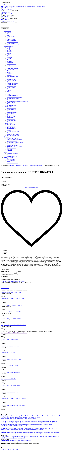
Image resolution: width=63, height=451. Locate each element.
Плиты (8, 91)
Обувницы (9, 75)
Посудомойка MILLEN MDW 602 (9, 365)
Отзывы (8, 6)
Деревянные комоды (12, 145)
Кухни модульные (11, 80)
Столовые (9, 61)
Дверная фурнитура (12, 156)
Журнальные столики (12, 68)
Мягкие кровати (11, 38)
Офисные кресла (11, 127)
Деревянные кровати (12, 138)
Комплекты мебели (12, 39)
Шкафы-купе (10, 49)
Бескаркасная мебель (12, 42)
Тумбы (8, 54)
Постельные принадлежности (14, 71)
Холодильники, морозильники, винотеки (17, 101)
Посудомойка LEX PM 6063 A (8, 379)
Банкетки (9, 150)
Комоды (9, 53)
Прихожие (9, 60)
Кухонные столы (11, 79)
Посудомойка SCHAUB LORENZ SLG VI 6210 (13, 405)
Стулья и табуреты (11, 87)
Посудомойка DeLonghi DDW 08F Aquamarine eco (14, 333)
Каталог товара (4, 28)
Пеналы (9, 50)
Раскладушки (10, 69)
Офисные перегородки (13, 135)
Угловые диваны (11, 33)
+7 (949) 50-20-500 (7, 16)
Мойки (8, 94)
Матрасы (9, 65)
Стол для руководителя (13, 132)
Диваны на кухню (11, 86)
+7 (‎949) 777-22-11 (7, 13)
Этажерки (9, 149)
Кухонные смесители (12, 95)
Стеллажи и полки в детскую (14, 121)
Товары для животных (13, 76)
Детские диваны (11, 110)
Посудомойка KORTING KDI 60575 (10, 372)
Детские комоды (11, 113)
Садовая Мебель (11, 43)
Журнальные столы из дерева (14, 146)
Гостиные (9, 57)
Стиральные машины (12, 163)
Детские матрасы (11, 120)
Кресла (8, 35)
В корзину (4, 185)
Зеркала (9, 72)
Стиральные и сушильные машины (16, 99)
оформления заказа (25, 6)
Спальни (9, 58)
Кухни (8, 82)
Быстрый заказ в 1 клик (31, 187)
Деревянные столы (12, 141)
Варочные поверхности (13, 98)
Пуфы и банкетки (11, 40)
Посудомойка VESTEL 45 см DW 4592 (11, 292)
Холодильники (11, 160)
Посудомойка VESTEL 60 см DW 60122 (11, 318)
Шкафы (9, 47)
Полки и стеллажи (11, 64)
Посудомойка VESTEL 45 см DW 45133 (11, 305)
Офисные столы (11, 124)
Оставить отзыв (5, 288)
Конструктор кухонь (39, 6)
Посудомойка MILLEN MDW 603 (9, 392)
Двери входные (11, 154)
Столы (8, 55)
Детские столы (11, 115)
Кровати (9, 66)
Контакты (3, 6)
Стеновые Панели (11, 105)
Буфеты (9, 90)
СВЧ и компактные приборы (14, 97)
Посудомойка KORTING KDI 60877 (10, 339)
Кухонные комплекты (12, 83)
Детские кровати (11, 109)
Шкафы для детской (12, 112)
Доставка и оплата (15, 6)
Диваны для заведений (13, 44)
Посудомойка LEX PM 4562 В (8, 352)
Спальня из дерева (11, 148)
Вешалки (9, 73)
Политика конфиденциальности (9, 444)
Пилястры (9, 51)
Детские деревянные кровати (14, 139)
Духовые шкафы (11, 102)
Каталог (32, 6)
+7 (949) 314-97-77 (7, 9)
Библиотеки (10, 62)
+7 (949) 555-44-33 (7, 7)
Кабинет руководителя (13, 131)
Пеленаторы (10, 117)
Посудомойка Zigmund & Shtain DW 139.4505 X (13, 325)
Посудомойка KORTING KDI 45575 (10, 346)
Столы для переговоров (13, 134)
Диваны (9, 32)
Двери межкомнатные (12, 153)
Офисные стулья (11, 126)
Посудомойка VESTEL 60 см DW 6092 (11, 311)
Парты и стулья (11, 116)
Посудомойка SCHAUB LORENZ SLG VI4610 (13, 298)
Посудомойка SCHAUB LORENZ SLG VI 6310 (13, 398)
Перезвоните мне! (5, 12)
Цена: (2, 184)
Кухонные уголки (11, 84)
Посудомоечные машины (13, 104)
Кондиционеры (11, 159)
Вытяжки (9, 93)
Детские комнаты (11, 108)
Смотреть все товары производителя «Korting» (13, 281)
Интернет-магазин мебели (7, 20)
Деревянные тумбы (12, 143)
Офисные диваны (11, 128)
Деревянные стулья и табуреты (15, 142)
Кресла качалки (11, 36)
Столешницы (10, 88)
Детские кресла (11, 119)
